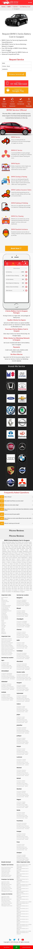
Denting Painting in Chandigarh (23, 624)
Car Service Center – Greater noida (24, 679)
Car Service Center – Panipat (22, 839)
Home (3, 7)
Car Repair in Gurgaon (21, 686)
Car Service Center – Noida (22, 818)
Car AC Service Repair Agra (6, 666)
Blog (2, 598)
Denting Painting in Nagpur (22, 804)
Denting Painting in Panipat (22, 836)
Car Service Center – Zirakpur (22, 860)
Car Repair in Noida (21, 814)
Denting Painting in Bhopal (22, 613)
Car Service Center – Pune (22, 849)
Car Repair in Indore (21, 707)
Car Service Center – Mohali (22, 786)
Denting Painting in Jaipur (22, 719)
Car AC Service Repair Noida (22, 816)
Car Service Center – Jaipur (22, 722)
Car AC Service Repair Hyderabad (23, 699)
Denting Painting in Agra (6, 665)
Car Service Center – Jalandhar (23, 733)
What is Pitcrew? (8, 496)
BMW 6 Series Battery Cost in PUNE (24, 931)
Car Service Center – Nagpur (22, 807)
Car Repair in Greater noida (22, 675)
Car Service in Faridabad (21, 653)
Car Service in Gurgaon (21, 685)
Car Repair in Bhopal (21, 612)
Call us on (18, 83)
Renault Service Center (6, 876)
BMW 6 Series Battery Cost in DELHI (24, 884)
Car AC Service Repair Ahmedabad (8, 677)
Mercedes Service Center (6, 884)
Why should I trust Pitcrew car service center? (14, 500)
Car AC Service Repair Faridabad (23, 657)
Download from (18, 90)
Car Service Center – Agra (6, 668)
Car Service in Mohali (21, 780)
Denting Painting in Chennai (22, 634)
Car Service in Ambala (5, 694)
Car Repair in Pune (20, 845)
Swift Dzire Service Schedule (7, 642)
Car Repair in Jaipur (21, 718)
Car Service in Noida (21, 812)
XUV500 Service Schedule (6, 654)
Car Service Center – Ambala (7, 700)
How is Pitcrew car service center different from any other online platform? (17, 519)
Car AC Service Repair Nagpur (23, 806)
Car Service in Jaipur (21, 717)
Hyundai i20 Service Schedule (7, 646)
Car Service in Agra (5, 662)
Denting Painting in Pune (22, 847)
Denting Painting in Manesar (22, 772)
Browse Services (15, 74)
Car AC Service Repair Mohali (22, 784)
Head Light (3, 625)
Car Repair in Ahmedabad (6, 674)
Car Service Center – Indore (22, 711)
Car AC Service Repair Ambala (7, 698)
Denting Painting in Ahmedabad (7, 676)
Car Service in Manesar (21, 770)
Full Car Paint (4, 612)
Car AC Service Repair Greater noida (24, 678)
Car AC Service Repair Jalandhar (23, 731)
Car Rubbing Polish (5, 609)
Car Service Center (5, 601)
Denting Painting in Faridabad (23, 655)
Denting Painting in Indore (22, 709)
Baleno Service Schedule (6, 644)
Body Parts (3, 632)
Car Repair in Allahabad (6, 685)
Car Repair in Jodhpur (21, 739)
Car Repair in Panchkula (21, 824)
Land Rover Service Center (6, 888)
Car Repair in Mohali (21, 782)
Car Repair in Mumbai (21, 792)
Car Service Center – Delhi (22, 648)
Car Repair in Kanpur (21, 750)
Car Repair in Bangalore (21, 601)
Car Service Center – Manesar (23, 775)
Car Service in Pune (20, 844)
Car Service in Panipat (21, 833)
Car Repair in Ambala (5, 696)
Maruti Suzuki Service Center (7, 867)
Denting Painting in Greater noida (23, 677)
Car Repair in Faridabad (21, 654)
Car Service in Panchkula (22, 823)
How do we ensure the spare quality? (12, 514)
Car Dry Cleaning (4, 608)
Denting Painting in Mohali (22, 783)
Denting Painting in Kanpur (22, 751)
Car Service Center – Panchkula (23, 828)
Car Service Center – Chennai (22, 637)
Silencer (3, 630)
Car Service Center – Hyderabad (23, 701)
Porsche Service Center (6, 887)
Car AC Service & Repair (6, 605)
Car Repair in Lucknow (21, 760)
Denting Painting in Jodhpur (22, 740)
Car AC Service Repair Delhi (22, 646)
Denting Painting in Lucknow (22, 762)
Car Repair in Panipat (21, 835)
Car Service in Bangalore (21, 600)
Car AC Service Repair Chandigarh (23, 625)
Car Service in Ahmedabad (6, 673)
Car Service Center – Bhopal (22, 616)
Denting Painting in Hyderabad (23, 698)
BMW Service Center (5, 883)
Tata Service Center (5, 872)
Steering (3, 629)
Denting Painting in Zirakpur (22, 857)
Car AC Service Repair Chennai (23, 636)
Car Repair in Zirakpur (21, 856)
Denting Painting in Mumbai (22, 794)
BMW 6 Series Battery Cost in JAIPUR (24, 901)
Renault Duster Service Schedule (8, 650)
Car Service (3, 602)
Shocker (3, 624)
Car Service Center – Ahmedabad (8, 678)
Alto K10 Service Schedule (6, 640)
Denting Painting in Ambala (6, 697)
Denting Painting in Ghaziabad (23, 666)
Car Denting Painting (5, 606)
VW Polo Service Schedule (6, 652)
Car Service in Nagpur (21, 802)
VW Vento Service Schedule (6, 653)
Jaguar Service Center (5, 889)
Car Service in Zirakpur (21, 855)
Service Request (4, 597)
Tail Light (3, 626)
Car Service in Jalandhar (21, 727)
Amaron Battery (4, 616)
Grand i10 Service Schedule (6, 645)
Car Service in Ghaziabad (22, 663)
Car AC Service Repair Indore (22, 710)
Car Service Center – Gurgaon (22, 690)
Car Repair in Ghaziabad (21, 665)
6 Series (15, 7)
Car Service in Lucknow (21, 759)
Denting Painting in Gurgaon (22, 687)
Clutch (2, 621)
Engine (2, 628)
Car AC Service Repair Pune (22, 848)
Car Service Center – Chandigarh (23, 626)
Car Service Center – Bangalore (23, 605)
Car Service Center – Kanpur (22, 754)
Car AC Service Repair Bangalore (23, 604)
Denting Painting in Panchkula (23, 826)
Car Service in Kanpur (21, 748)
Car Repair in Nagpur (21, 803)
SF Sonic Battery (4, 617)
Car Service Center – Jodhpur (22, 743)
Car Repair (3, 604)
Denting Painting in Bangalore (23, 602)
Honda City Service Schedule (7, 649)
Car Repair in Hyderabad (22, 697)
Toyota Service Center (5, 871)
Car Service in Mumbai (21, 791)
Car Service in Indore (21, 706)
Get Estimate (27, 947)
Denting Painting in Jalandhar (23, 730)
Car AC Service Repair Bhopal (22, 614)
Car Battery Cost (25, 7)
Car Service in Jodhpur (21, 738)
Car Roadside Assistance (6, 610)
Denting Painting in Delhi (22, 645)
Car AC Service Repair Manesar (23, 774)
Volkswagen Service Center (6, 891)
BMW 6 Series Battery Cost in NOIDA (24, 924)
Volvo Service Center (5, 885)
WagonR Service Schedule (6, 638)
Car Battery (3, 613)
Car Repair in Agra (5, 664)
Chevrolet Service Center (6, 875)
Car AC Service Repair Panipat (23, 837)
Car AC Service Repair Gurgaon (23, 689)
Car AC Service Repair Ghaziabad (23, 667)
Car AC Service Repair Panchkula (23, 827)
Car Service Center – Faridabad (23, 658)
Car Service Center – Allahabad (7, 689)
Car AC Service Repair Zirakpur (23, 859)
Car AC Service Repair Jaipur (22, 721)
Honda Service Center (5, 869)
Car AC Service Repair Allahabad (7, 688)
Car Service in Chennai (21, 632)
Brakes (2, 620)
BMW (9, 7)
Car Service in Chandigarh (22, 621)
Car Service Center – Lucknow (23, 764)
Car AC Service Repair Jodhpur (23, 742)
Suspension (3, 622)
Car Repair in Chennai (21, 633)
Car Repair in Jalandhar (21, 729)
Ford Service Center (5, 873)
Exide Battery (4, 614)
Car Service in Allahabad (6, 684)
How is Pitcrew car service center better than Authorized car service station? (18, 510)
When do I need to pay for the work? (12, 523)
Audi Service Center (5, 881)
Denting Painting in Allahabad (7, 686)
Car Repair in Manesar (21, 771)
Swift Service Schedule (5, 641)
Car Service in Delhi (21, 642)
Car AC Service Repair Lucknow (23, 763)
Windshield (3, 633)
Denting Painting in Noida (22, 815)
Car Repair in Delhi (20, 644)
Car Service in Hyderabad (22, 695)
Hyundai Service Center (6, 868)
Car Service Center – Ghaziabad (23, 669)
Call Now (7, 947)
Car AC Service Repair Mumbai (23, 795)
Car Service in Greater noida (22, 674)
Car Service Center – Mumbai (22, 796)
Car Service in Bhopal (21, 610)
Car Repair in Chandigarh (22, 622)
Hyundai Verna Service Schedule (7, 648)
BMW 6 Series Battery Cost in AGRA (24, 864)
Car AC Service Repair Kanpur (22, 752)
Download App (4, 600)
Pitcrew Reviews (16, 531)
